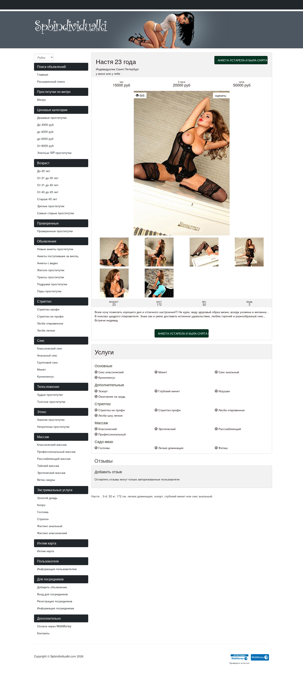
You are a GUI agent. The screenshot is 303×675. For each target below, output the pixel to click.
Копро (41, 505)
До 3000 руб (45, 124)
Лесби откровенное (50, 323)
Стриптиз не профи (50, 316)
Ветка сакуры (46, 480)
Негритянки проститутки (53, 426)
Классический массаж (52, 444)
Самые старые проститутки (55, 213)
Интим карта (45, 551)
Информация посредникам (55, 608)
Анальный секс (47, 355)
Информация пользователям (57, 569)
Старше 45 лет (47, 199)
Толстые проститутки (51, 401)
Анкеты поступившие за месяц (57, 256)
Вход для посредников (52, 594)
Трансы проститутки (50, 277)
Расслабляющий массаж (53, 458)
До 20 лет (43, 171)
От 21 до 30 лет (47, 178)
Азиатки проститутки (51, 419)
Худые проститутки (50, 394)
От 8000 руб (45, 146)
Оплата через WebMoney (54, 626)
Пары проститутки (49, 291)
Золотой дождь (47, 498)
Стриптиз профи (48, 309)
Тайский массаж (48, 465)
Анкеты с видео (47, 263)
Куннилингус (45, 376)
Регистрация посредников (54, 601)
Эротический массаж (51, 473)
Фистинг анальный (49, 526)
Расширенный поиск (51, 81)
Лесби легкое (46, 330)
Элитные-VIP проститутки (54, 153)
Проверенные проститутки (55, 231)
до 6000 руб (45, 139)
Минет (41, 369)
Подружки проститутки (52, 284)
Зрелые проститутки (50, 206)
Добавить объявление (52, 587)
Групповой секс (47, 362)
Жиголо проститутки (50, 270)
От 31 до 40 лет (47, 185)
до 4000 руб (45, 132)
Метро (41, 99)
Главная (42, 74)
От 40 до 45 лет (47, 192)
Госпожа (42, 512)
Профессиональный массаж (56, 451)
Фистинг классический (52, 533)
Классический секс (49, 348)
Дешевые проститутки (52, 117)
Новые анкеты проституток (55, 249)
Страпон (43, 519)
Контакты (43, 633)
